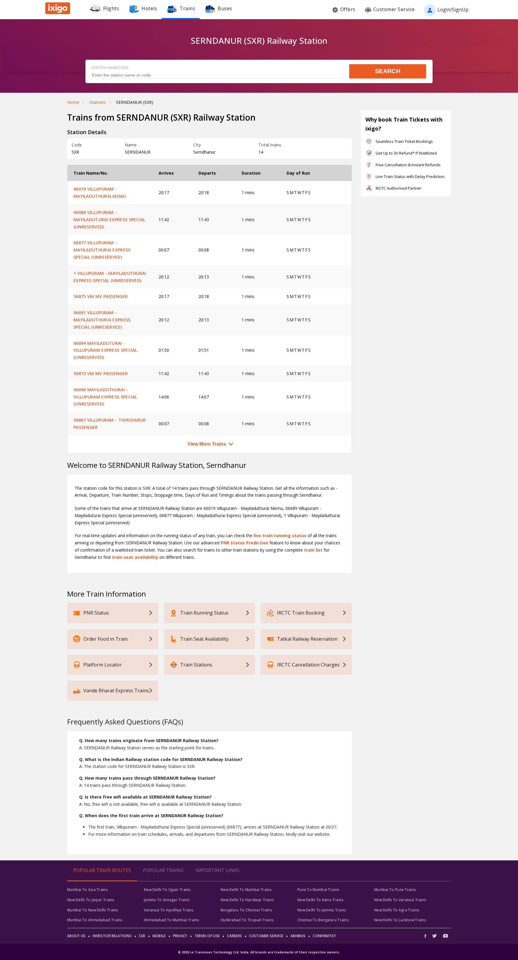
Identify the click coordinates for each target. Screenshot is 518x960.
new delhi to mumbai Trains (246, 889)
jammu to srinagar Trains (166, 899)
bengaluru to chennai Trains (246, 910)
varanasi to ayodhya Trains (169, 910)
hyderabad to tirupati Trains (247, 919)
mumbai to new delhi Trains (92, 910)
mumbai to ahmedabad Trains (94, 919)
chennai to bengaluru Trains (323, 919)
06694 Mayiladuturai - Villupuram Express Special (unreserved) (105, 350)
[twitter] (434, 935)
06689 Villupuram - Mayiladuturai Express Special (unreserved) (109, 219)
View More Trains (206, 444)
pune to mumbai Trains (318, 889)
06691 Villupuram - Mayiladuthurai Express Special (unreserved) (102, 320)
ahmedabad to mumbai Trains (171, 919)
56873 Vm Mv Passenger (100, 373)
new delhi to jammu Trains (321, 910)
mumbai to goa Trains (87, 889)
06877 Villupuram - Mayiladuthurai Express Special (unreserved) (102, 250)
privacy (180, 935)
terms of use (207, 935)
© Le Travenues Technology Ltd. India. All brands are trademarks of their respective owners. (259, 952)
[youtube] (445, 935)
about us (76, 935)
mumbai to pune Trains (395, 889)
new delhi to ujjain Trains (167, 889)
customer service (266, 935)
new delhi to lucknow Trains (400, 919)
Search (387, 71)
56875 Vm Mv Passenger (100, 296)
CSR (142, 935)
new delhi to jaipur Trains (90, 899)
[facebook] (426, 935)
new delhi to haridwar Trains (247, 899)
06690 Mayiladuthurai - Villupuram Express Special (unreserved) (105, 397)
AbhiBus (297, 935)
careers (234, 935)
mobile (159, 935)
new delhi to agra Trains (396, 910)
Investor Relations (112, 935)
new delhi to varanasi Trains (400, 899)
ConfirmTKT (324, 935)
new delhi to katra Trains (320, 899)
